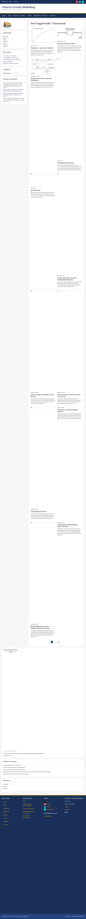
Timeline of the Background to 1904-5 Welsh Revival (14, 767)
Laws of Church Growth (28, 808)
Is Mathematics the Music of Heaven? (11, 63)
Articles (30, 15)
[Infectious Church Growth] (69, 33)
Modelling (5, 788)
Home (4, 15)
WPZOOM (81, 916)
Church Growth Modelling (18, 7)
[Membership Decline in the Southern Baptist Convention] (43, 572)
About (10, 1)
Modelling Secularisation (65, 163)
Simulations (37, 15)
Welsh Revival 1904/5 (7, 755)
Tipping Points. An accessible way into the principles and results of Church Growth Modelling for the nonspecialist (27, 771)
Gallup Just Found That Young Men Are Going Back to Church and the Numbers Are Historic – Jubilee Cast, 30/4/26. (14, 100)
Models (22, 15)
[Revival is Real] (43, 179)
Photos (24, 801)
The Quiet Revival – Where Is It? (9, 56)
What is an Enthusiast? (8, 61)
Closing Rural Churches (39, 511)
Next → (59, 642)
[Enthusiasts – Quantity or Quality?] (43, 35)
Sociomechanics (48, 816)
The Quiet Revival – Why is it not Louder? (11, 59)
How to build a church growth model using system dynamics (15, 774)
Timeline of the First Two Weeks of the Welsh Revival (14, 769)
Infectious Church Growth (66, 43)
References (5, 786)
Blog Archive (5, 44)
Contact (15, 1)
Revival (45, 15)
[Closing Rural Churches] (43, 457)
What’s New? (4, 1)
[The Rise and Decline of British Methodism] (43, 66)
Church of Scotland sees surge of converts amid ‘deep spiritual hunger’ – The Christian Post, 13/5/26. (13, 95)
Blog (9, 15)
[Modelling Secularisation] (69, 108)
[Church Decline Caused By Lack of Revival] (43, 340)
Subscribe (16, 15)
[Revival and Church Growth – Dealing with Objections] (69, 223)
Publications (5, 784)
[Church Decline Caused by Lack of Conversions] (69, 340)
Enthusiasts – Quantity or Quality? (42, 48)
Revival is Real (35, 190)
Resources (53, 15)
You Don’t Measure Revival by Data (10, 57)
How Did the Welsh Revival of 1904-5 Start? (12, 765)
